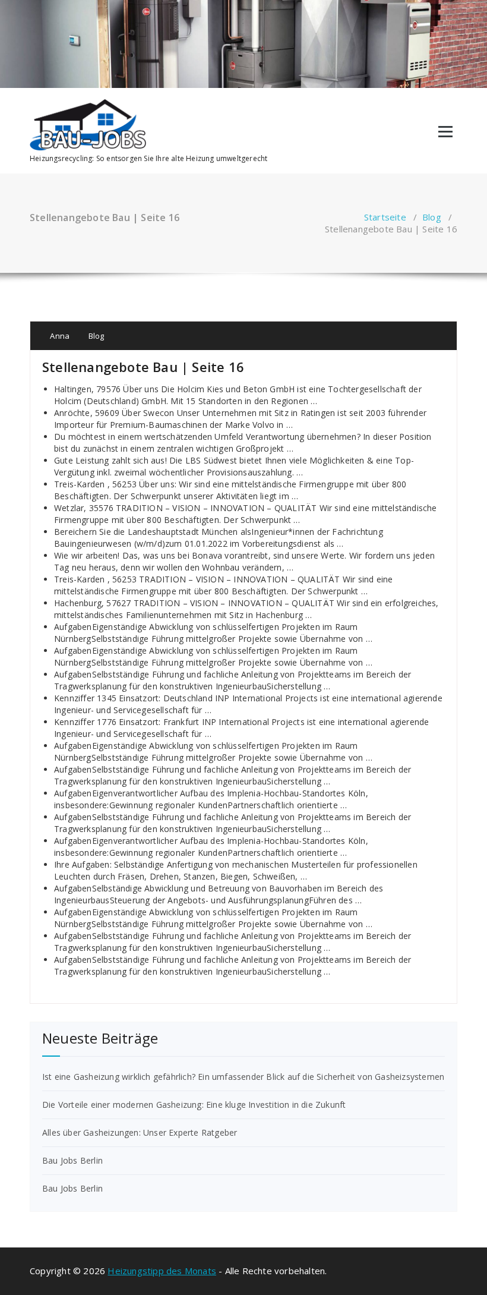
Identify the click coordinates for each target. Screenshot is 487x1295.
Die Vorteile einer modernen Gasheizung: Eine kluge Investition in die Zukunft (194, 1104)
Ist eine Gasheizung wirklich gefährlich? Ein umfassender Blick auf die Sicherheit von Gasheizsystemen (243, 1076)
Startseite (385, 217)
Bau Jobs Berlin (72, 1160)
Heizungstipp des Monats (161, 1271)
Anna (58, 335)
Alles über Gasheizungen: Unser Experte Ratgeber (139, 1132)
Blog (431, 217)
